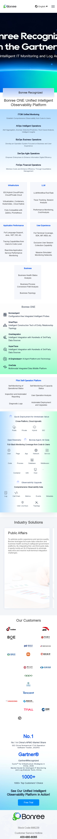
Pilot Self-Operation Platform (28, 380)
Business (28, 268)
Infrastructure (13, 185)
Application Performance (13, 225)
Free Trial (28, 806)
